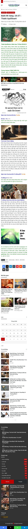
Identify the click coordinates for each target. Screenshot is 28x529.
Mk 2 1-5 (17, 259)
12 (10, 333)
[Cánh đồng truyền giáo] (14, 5)
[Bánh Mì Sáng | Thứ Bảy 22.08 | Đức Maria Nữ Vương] (5, 374)
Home (3, 9)
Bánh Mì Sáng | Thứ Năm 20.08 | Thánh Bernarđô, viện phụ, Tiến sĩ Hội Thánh (18, 407)
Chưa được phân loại (6, 475)
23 (25, 336)
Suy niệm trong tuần (6, 477)
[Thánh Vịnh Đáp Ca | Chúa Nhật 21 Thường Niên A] (5, 395)
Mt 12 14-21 (22, 259)
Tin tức (3, 464)
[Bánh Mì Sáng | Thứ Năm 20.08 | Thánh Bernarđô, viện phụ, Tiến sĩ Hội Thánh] (5, 407)
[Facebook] (3, 266)
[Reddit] (20, 266)
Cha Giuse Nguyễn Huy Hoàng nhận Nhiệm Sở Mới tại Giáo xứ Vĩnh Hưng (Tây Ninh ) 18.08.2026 (18, 414)
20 (14, 336)
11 (6, 333)
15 (21, 333)
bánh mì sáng (11, 259)
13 (14, 333)
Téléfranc (5, 24)
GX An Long (4, 468)
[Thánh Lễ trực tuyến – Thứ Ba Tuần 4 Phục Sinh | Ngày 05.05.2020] (7, 302)
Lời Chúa (4, 466)
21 (17, 336)
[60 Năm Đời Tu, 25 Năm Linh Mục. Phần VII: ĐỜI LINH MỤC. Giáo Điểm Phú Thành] (5, 381)
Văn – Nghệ (4, 473)
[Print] (7, 269)
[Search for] (26, 5)
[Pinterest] (17, 266)
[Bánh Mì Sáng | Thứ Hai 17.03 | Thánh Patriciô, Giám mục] (21, 301)
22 (21, 336)
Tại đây (18, 115)
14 (17, 333)
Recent (7, 481)
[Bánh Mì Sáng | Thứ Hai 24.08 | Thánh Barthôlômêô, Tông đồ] (5, 355)
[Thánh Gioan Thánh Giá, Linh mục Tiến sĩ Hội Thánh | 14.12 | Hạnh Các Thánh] (7, 283)
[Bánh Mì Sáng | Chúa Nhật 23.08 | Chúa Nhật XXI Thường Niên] (5, 368)
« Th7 (2, 345)
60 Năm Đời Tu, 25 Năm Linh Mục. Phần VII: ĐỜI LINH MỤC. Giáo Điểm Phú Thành (18, 381)
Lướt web (4, 461)
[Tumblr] (13, 266)
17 (2, 336)
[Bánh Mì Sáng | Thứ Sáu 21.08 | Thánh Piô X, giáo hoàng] (5, 388)
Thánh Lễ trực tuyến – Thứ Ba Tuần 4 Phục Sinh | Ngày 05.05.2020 (7, 310)
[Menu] (2, 5)
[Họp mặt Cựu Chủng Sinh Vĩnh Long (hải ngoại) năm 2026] (5, 401)
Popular (20, 481)
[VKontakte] (24, 266)
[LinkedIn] (10, 266)
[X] (7, 266)
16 (25, 333)
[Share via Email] (3, 269)
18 (6, 336)
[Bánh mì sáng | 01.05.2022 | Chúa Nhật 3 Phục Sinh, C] (21, 283)
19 (10, 336)
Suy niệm (4, 470)
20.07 (7, 259)
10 (2, 333)
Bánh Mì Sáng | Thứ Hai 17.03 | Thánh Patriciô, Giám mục (20, 307)
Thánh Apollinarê (5, 261)
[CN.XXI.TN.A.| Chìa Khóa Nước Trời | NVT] (5, 362)
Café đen (15, 9)
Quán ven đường (8, 9)
